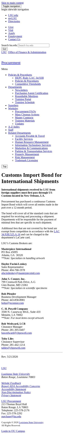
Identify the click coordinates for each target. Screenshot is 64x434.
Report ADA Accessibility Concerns (20, 386)
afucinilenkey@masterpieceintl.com (20, 273)
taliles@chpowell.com (13, 347)
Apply (11, 33)
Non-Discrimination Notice (16, 392)
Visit (10, 30)
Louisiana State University (15, 374)
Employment (15, 36)
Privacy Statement (11, 395)
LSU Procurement (11, 401)
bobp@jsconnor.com (12, 303)
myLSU (12, 18)
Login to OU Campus (13, 431)
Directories (14, 21)
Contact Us (14, 39)
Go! (4, 49)
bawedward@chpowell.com (16, 332)
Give (10, 27)
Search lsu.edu (9, 45)
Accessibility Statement (13, 389)
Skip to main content (12, 2)
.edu (13, 15)
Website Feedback (11, 383)
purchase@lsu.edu (11, 416)
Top (4, 166)
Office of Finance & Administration (27, 52)
